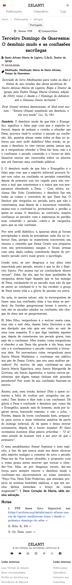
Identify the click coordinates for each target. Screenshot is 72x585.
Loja (63, 11)
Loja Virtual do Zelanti (15, 567)
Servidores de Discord (14, 581)
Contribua (59, 581)
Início (4, 19)
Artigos (38, 19)
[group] (36, 25)
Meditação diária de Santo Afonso (39, 70)
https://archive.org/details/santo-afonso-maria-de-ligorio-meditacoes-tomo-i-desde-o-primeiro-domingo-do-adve (39, 516)
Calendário (41, 11)
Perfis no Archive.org (14, 577)
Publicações (14, 11)
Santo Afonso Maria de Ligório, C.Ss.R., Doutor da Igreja (35, 59)
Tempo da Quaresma (17, 73)
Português (36, 25)
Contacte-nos (61, 577)
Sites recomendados (13, 572)
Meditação (11, 70)
